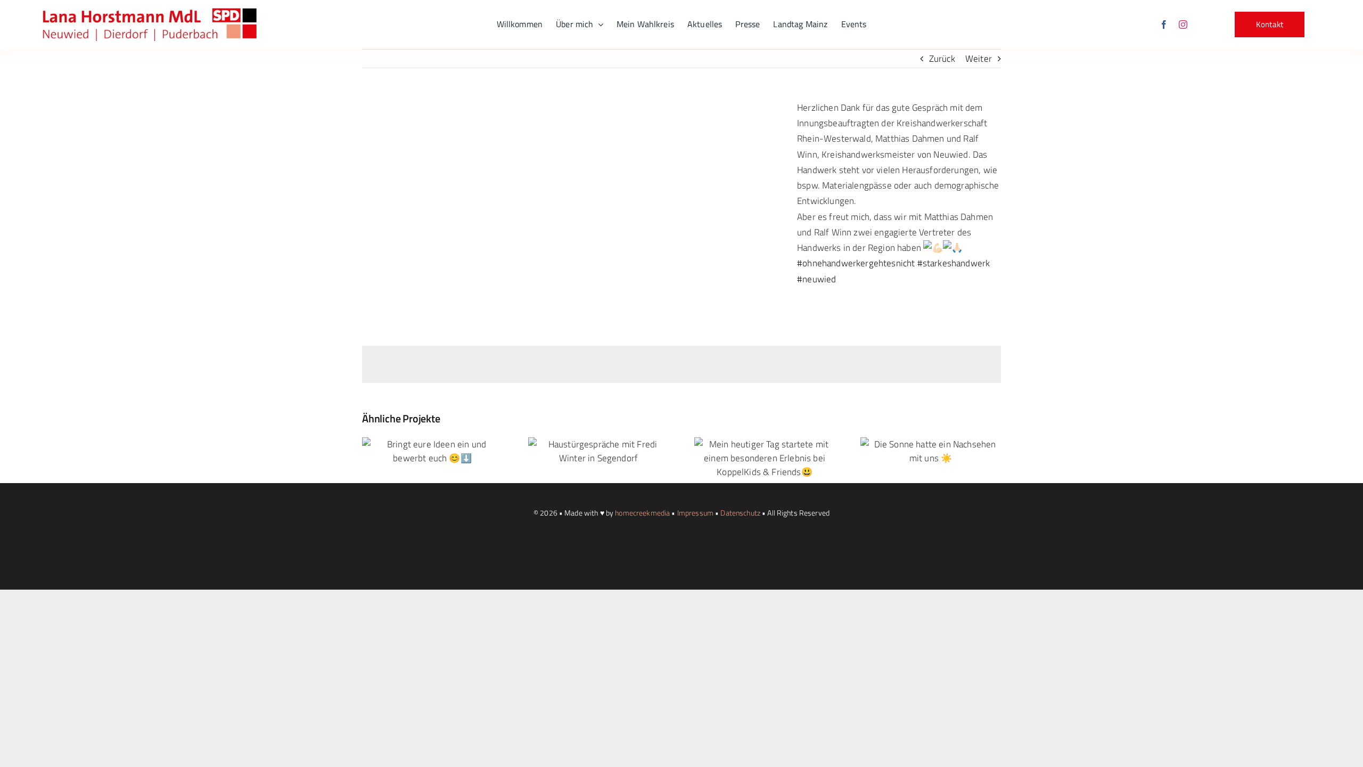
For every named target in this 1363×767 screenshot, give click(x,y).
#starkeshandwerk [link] (953, 263)
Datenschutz (740, 512)
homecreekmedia (642, 512)
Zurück (942, 59)
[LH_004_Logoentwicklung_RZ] (150, 12)
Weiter (978, 59)
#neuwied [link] (816, 279)
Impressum (695, 512)
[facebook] (1164, 24)
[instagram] (1183, 24)
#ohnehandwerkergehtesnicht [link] (856, 263)
